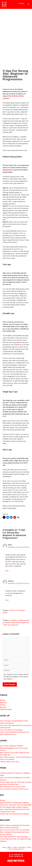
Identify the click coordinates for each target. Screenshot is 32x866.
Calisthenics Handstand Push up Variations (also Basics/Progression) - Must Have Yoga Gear (16, 623)
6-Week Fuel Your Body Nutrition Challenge (14, 814)
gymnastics (9, 170)
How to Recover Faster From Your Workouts (15, 830)
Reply (7, 570)
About (4, 847)
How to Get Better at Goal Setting (11, 730)
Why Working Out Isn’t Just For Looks (13, 787)
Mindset (2, 700)
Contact (15, 847)
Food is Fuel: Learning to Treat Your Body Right (15, 805)
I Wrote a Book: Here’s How (9, 762)
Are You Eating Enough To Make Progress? (14, 807)
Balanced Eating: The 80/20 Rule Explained (14, 802)
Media (9, 847)
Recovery (3, 707)
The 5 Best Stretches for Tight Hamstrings (14, 836)
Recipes (2, 800)
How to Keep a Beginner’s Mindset (11, 746)
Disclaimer (22, 847)
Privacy (29, 847)
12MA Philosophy (5, 709)
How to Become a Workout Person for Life (14, 789)
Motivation (3, 703)
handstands (17, 344)
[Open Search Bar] (28, 4)
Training (2, 705)
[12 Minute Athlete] (4, 4)
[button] (1, 37)
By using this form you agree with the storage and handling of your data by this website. (16, 677)
